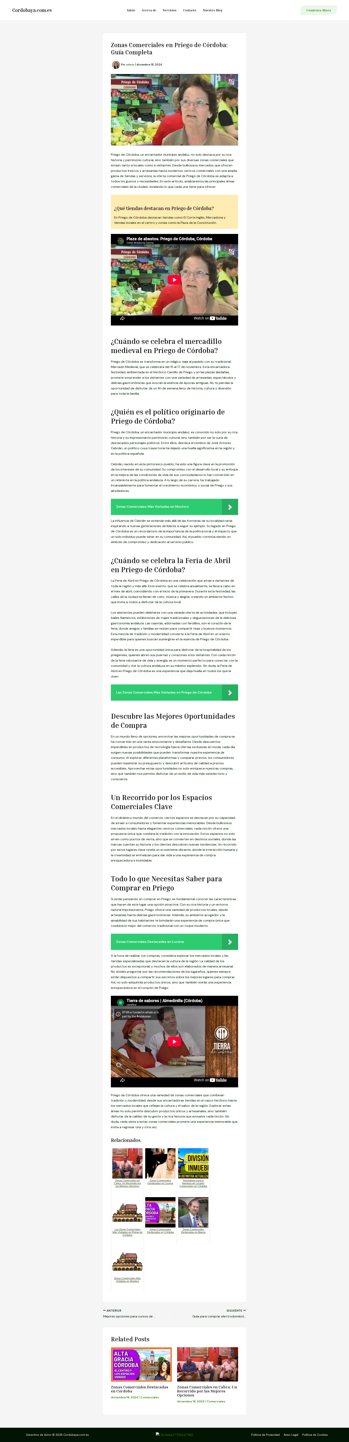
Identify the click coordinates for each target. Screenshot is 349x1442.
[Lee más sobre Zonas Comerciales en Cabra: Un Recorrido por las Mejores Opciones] (207, 1364)
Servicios (170, 10)
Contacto (189, 10)
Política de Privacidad (265, 1435)
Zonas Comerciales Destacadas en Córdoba (139, 1388)
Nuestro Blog (212, 10)
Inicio (131, 10)
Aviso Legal (291, 1435)
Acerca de (149, 10)
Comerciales (150, 1397)
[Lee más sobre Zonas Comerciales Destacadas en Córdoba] (141, 1364)
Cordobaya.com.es (32, 10)
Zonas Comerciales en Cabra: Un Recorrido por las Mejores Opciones (207, 1390)
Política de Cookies (315, 1435)
